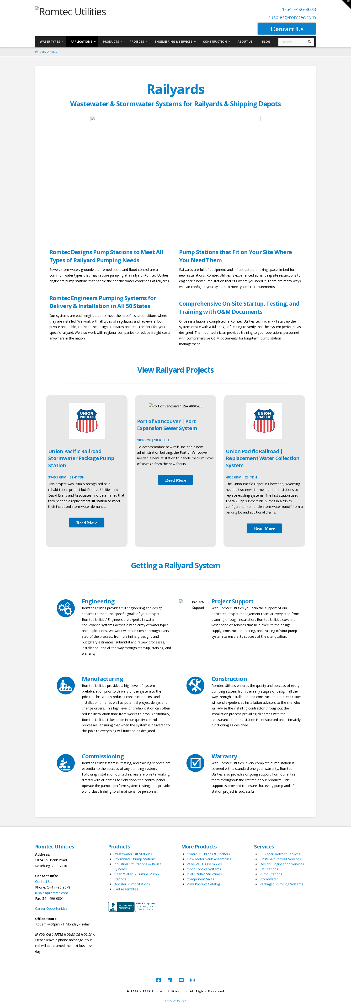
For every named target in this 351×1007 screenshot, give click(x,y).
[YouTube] (181, 980)
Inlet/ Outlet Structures (204, 874)
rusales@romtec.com (292, 17)
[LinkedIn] (170, 980)
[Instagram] (192, 980)
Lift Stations (269, 869)
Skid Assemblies (126, 889)
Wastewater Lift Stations (133, 854)
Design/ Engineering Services (282, 864)
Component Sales (200, 879)
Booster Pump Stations (132, 884)
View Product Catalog (203, 884)
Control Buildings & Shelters (208, 854)
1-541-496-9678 (299, 9)
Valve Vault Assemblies (204, 864)
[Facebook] (158, 980)
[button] (346, 4)
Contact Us (43, 881)
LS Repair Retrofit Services (280, 854)
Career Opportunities (51, 908)
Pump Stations (271, 874)
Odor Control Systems (204, 869)
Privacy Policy (175, 1000)
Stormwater (269, 879)
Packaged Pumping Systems (281, 884)
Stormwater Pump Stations (135, 859)
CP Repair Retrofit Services (280, 859)
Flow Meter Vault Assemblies (209, 859)
